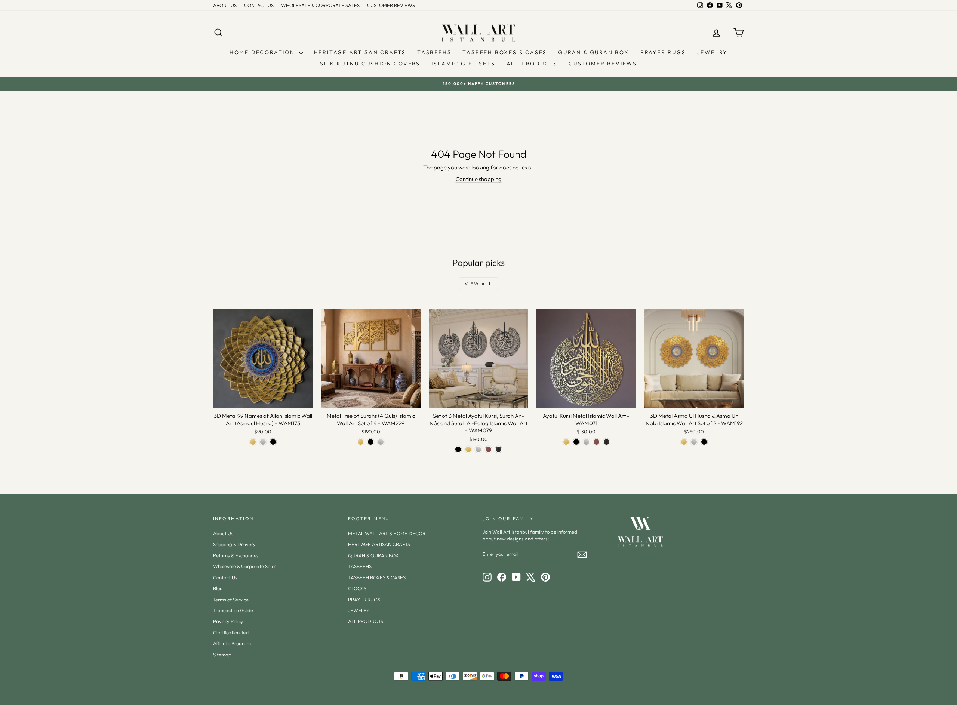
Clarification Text (231, 632)
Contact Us (225, 577)
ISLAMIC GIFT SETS (463, 63)
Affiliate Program (232, 643)
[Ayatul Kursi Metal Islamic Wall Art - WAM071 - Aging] (606, 441)
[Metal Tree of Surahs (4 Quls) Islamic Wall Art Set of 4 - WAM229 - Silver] (380, 441)
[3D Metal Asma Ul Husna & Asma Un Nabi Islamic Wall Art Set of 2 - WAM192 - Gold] (683, 441)
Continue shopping (479, 179)
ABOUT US (225, 5)
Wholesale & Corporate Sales (245, 566)
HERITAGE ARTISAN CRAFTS (360, 52)
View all (478, 283)
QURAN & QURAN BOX (593, 52)
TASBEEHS (434, 52)
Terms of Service (231, 600)
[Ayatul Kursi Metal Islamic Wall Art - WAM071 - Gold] (566, 441)
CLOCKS (357, 588)
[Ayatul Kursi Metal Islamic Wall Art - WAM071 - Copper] (596, 441)
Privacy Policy (228, 621)
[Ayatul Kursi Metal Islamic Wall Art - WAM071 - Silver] (586, 441)
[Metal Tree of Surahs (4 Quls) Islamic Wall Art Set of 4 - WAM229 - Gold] (360, 441)
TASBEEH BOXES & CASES (504, 52)
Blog (218, 588)
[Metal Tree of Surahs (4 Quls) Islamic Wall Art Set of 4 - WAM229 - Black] (370, 441)
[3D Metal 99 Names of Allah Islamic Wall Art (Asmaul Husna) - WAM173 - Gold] (252, 441)
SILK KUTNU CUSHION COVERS (370, 63)
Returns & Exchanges (236, 555)
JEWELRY (712, 52)
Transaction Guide (233, 610)
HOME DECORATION (263, 52)
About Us (223, 533)
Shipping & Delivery (234, 544)
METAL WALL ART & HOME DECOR (386, 533)
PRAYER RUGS (663, 52)
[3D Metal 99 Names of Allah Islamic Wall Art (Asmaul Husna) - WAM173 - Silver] (263, 441)
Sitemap (222, 655)
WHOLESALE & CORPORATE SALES (320, 5)
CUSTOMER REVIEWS (391, 5)
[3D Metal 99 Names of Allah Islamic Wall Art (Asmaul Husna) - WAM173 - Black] (273, 441)
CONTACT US (259, 5)
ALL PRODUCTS (532, 63)
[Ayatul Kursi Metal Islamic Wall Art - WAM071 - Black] (576, 441)
